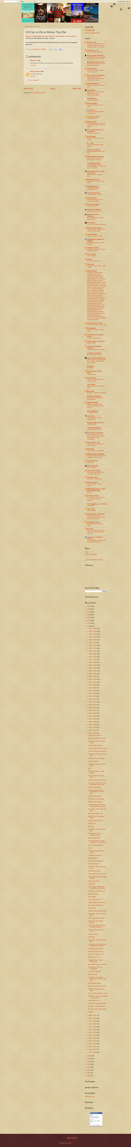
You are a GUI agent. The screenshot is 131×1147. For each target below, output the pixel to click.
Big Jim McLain (92, 974)
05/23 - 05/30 (93, 716)
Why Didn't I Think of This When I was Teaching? (97, 996)
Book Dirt (90, 529)
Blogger (69, 1143)
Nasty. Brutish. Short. (94, 442)
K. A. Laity (90, 143)
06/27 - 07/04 (93, 702)
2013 (88, 617)
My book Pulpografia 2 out (94, 261)
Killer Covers (91, 223)
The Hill (90, 1012)
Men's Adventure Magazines (96, 358)
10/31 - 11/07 (93, 651)
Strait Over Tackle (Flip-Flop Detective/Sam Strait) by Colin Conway (95, 406)
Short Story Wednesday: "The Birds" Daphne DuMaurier (95, 158)
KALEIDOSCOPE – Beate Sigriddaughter (94, 418)
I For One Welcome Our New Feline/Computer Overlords (97, 805)
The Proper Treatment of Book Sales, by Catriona (95, 71)
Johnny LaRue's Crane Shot (96, 341)
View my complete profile (92, 33)
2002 (88, 1075)
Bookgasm (90, 366)
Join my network (96, 1124)
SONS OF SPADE (92, 403)
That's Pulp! (91, 509)
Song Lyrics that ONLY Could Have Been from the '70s (97, 783)
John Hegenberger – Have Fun (96, 504)
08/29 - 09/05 (93, 676)
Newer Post (28, 89)
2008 (88, 1058)
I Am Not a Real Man (94, 971)
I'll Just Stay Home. (94, 881)
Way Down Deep (93, 894)
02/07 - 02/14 (93, 1038)
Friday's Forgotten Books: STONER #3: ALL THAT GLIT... (96, 791)
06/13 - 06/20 (93, 707)
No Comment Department (95, 845)
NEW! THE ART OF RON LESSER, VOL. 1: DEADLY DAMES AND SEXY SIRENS (96, 361)
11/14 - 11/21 (93, 645)
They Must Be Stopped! (95, 802)
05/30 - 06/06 (93, 713)
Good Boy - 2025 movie (93, 133)
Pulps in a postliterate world (94, 236)
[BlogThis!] (56, 49)
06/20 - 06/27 (93, 705)
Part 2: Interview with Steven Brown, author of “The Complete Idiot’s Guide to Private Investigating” (96, 437)
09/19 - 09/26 (93, 668)
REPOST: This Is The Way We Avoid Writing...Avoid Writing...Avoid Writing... (95, 93)
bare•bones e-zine (92, 50)
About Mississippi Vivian (95, 813)
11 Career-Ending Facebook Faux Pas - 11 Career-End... (97, 841)
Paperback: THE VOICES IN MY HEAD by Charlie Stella (96, 230)
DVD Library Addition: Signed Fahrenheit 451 (95, 218)
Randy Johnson (35, 71)
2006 (88, 1064)
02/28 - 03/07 (93, 1029)
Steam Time (91, 823)
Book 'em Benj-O (92, 482)
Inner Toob (90, 264)
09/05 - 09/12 (93, 673)
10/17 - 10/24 (93, 657)
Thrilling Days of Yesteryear (96, 514)
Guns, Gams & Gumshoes (95, 432)
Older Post (76, 89)
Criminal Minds (92, 68)
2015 (88, 612)
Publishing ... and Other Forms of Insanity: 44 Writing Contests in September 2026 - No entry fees (96, 45)
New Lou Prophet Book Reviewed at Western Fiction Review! (96, 456)
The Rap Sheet (91, 98)
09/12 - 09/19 (93, 671)
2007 (88, 1061)
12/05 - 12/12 (93, 637)
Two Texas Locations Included (97, 1003)
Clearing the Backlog (93, 100)
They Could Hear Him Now (96, 918)
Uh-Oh (90, 848)
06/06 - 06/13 (93, 710)
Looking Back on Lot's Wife (94, 194)
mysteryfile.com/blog (94, 163)
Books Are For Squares (94, 228)
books (92, 1120)
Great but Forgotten (93, 204)
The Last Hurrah (91, 374)
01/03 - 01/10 (93, 1052)
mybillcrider (91, 30)
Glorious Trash (92, 122)
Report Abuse (72, 1138)
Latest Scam (90, 462)
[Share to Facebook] (60, 49)
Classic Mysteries (92, 411)
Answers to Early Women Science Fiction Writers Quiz (96, 250)
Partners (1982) (91, 343)
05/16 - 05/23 (93, 719)
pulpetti (89, 259)
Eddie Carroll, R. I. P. (94, 957)
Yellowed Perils (92, 234)
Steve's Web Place (93, 466)
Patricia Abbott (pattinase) (95, 156)
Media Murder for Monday (94, 354)
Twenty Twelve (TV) (92, 206)
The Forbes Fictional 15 (95, 855)
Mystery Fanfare (92, 103)
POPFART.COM (90, 1096)
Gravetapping (91, 328)
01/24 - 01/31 (93, 1044)
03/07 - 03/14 (93, 1027)
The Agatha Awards (92, 412)
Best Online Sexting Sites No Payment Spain (95, 398)
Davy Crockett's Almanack (95, 55)
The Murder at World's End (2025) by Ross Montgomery (96, 64)
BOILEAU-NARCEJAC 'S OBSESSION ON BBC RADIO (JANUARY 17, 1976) (95, 78)
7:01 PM (32, 76)
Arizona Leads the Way (95, 745)
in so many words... (93, 495)
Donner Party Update (94, 787)
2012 (88, 620)
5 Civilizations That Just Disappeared (95, 967)
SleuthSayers (91, 90)
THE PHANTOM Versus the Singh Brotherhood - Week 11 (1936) (96, 57)
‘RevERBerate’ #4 (92, 118)
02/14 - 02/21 (93, 1035)
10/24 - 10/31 (93, 654)
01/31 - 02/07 (93, 1041)
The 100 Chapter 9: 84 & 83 (94, 52)
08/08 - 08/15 (93, 685)
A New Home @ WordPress (94, 429)
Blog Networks (94, 1113)
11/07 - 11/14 (93, 648)
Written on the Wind (94, 838)
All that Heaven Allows (95, 796)
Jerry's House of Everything (96, 75)
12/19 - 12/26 (93, 631)
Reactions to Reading (94, 396)
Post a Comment (33, 80)
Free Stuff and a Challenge (96, 799)
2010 (88, 626)
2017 (88, 606)
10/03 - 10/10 (93, 662)
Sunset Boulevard (93, 761)
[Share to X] (58, 49)
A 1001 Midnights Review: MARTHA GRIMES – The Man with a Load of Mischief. (96, 166)
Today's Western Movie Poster (97, 748)
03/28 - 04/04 (93, 1018)
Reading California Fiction (95, 422)
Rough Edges (91, 136)
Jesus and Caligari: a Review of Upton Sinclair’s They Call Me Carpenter (96, 532)
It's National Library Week (95, 948)
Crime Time (90, 416)
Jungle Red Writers (93, 83)
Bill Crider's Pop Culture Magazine (95, 1117)
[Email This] (54, 49)
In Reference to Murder (94, 353)
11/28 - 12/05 (93, 640)
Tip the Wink (91, 384)
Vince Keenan (91, 254)
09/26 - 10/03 (93, 665)
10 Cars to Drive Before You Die (97, 993)
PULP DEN (90, 449)
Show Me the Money (94, 871)
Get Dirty (91, 826)
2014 (88, 614)
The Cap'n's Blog (92, 461)
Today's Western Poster (95, 820)
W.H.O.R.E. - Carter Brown (94, 479)
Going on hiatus (91, 510)
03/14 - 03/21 (93, 1024)
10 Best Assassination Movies (97, 751)
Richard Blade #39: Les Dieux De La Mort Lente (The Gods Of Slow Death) (96, 125)
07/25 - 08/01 (93, 690)
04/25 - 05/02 (93, 727)
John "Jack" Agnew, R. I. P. (96, 954)
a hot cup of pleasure (94, 427)
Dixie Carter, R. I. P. (94, 1000)
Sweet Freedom (92, 271)
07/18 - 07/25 (93, 693)
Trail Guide (91, 884)
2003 (88, 1073)
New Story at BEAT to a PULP (97, 738)
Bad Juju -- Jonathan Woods (96, 1006)
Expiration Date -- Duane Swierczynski (95, 960)
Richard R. (33, 60)
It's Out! (89, 492)
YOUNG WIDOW (91, 424)
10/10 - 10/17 (93, 659)
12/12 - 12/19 (93, 634)
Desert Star (90, 368)
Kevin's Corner (91, 42)
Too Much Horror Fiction (95, 323)
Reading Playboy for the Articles (96, 349)
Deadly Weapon (93, 858)
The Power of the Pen (94, 735)
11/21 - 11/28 (93, 642)
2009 (88, 1056)
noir (91, 1122)
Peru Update (92, 896)
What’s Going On (92, 256)
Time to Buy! (92, 908)
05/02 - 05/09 (93, 724)
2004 (88, 1070)
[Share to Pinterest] (62, 49)
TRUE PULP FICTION (93, 471)
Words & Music (92, 378)
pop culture (97, 1120)
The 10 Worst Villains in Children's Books (95, 834)
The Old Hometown (94, 864)
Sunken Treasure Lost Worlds (95, 450)
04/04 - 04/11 (93, 1015)
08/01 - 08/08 (93, 688)
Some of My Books (90, 554)
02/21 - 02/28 (93, 1032)
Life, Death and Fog (93, 522)
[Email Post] (50, 49)
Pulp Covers (91, 110)
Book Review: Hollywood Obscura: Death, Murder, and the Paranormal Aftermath (96, 517)
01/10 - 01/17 (93, 1049)
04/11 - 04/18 (93, 733)
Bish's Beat (90, 391)
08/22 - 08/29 (93, 679)
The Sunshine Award (94, 983)
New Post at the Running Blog (97, 1009)
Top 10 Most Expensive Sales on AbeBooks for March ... (97, 945)
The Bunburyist (92, 198)
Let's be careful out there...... (95, 338)
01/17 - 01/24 (93, 1046)
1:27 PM (32, 65)
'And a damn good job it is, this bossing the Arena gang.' (95, 473)
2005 (88, 1067)
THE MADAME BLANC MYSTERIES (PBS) (93, 188)
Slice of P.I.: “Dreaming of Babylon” (96, 224)
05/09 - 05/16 (93, 722)
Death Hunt (91, 937)
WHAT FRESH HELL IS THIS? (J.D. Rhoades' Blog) (96, 489)
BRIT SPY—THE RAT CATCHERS (96, 392)
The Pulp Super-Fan (93, 116)
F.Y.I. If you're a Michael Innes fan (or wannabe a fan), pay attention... (96, 499)
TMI (89, 768)
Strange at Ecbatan (93, 247)
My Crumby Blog (91, 467)
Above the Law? (93, 934)
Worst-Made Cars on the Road (97, 964)
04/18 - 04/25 (93, 730)
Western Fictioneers (93, 179)
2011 (88, 623)
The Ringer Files (92, 477)
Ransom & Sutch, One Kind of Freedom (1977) (95, 380)
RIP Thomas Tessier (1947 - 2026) (96, 324)
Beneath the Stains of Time (95, 62)
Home (52, 89)
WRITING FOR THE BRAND (95, 454)
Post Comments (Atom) (39, 92)
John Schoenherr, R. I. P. (95, 899)
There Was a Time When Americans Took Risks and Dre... (97, 979)
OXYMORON (90, 505)
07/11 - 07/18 (93, 696)
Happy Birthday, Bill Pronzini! (97, 902)
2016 (88, 609)
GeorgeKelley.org (92, 186)
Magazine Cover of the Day (96, 758)
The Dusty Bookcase (93, 193)
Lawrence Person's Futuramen (93, 215)
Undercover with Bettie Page (96, 891)
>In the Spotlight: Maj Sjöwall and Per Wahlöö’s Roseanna (96, 541)
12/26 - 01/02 (93, 628)
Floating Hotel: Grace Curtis (94, 211)
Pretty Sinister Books (94, 150)
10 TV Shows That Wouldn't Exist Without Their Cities (96, 887)
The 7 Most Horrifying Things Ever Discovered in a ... (96, 926)
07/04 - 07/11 (93, 699)
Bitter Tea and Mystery (94, 209)
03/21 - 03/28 (93, 1021)
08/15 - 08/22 (93, 682)
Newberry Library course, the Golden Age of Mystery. (95, 200)
